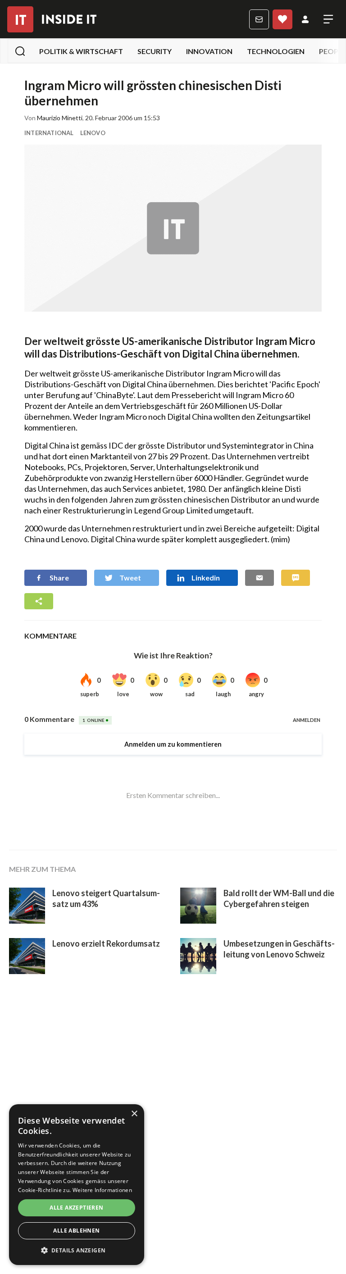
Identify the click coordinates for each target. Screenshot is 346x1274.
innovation (209, 51)
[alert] (76, 1184)
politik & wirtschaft (81, 51)
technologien (276, 51)
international (49, 132)
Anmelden (305, 19)
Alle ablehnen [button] (76, 1230)
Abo (282, 19)
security (154, 51)
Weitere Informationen (102, 1190)
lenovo (92, 132)
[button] (76, 1250)
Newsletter (259, 19)
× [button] (134, 1114)
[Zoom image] (173, 228)
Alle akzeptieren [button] (76, 1207)
